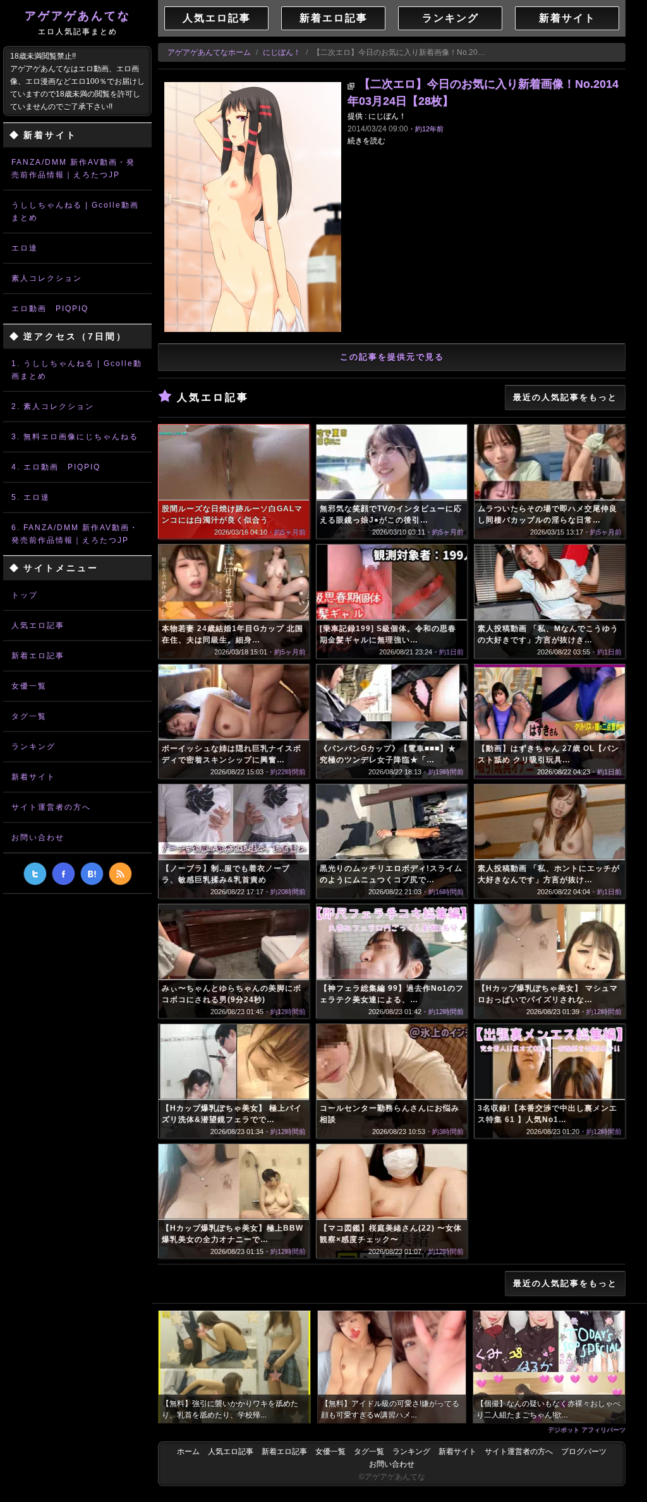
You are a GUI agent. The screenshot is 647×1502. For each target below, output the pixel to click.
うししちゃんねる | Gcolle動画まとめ (75, 211)
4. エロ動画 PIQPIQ (55, 467)
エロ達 (24, 248)
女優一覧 (29, 686)
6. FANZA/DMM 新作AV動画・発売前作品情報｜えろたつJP (74, 534)
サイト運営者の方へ (51, 807)
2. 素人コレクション (52, 406)
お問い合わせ (37, 837)
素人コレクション (46, 278)
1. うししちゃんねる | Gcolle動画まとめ (76, 370)
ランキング (33, 746)
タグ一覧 (29, 716)
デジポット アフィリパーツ (587, 1429)
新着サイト (33, 776)
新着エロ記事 (37, 655)
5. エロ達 (30, 497)
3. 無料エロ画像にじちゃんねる (74, 436)
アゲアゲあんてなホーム (209, 52)
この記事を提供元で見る (392, 357)
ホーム (188, 1451)
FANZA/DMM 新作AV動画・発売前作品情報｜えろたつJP (73, 168)
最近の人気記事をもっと (565, 397)
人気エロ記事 (37, 625)
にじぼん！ (282, 52)
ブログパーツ (584, 1451)
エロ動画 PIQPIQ (49, 308)
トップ (24, 595)
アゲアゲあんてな (78, 22)
